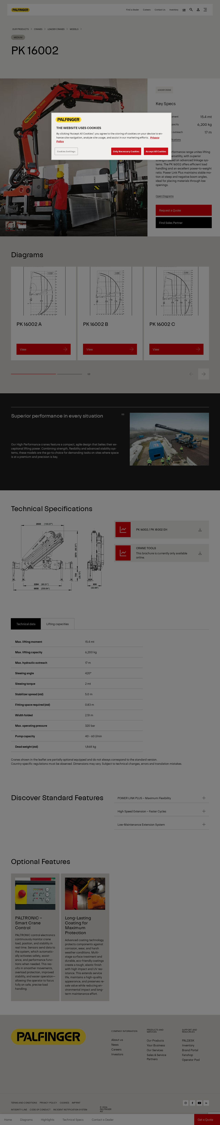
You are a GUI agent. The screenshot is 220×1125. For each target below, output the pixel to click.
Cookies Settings (66, 151)
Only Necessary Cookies (126, 151)
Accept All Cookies (156, 151)
